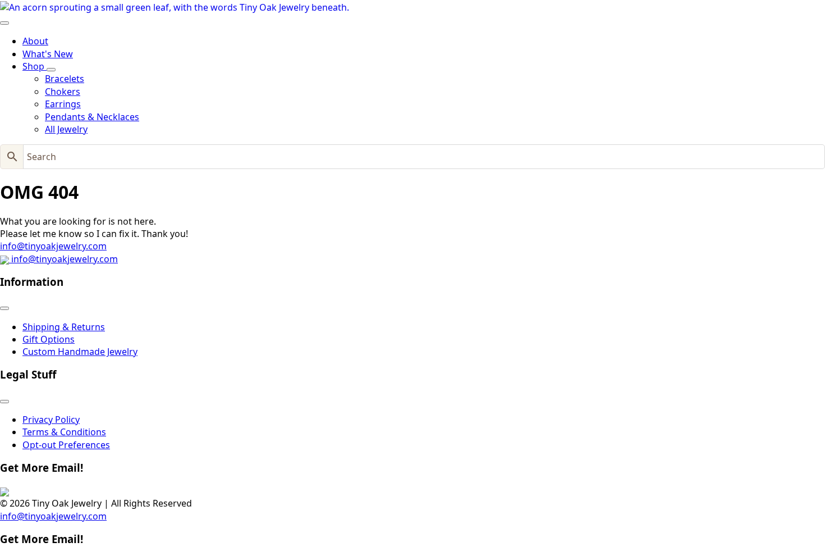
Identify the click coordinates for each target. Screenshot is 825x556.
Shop (34, 66)
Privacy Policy (51, 419)
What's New (47, 54)
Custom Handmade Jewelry (80, 351)
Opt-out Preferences (66, 445)
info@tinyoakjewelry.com (53, 246)
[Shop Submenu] (51, 69)
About (35, 41)
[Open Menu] (4, 23)
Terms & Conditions (64, 432)
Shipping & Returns (63, 327)
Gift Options (48, 339)
